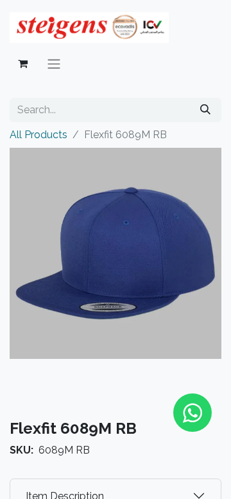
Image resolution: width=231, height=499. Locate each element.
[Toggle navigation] (53, 63)
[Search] (205, 110)
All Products (38, 135)
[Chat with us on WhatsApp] (192, 412)
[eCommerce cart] (22, 63)
